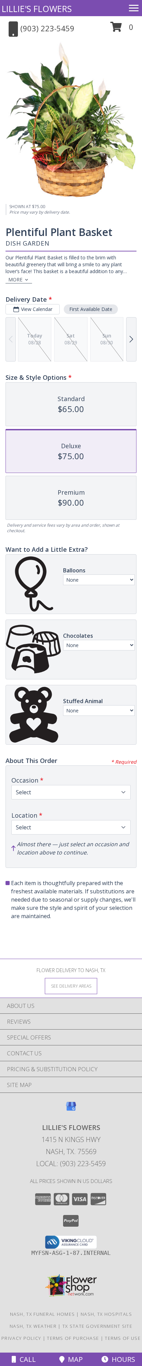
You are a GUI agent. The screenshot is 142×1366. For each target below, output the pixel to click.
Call (26, 1359)
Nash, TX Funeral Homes (42, 1314)
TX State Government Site (97, 1326)
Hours (121, 1359)
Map (73, 1359)
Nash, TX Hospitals (106, 1314)
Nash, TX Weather (33, 1326)
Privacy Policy (21, 1338)
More (15, 279)
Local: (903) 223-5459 (71, 1163)
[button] (121, 29)
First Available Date (90, 309)
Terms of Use (123, 1338)
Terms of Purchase (73, 1338)
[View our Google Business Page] (71, 1110)
